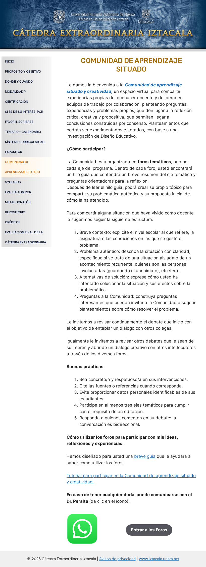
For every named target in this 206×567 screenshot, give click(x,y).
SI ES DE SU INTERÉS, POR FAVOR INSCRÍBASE (24, 117)
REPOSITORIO (15, 212)
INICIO (9, 61)
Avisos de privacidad (117, 558)
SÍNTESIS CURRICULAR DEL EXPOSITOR (25, 147)
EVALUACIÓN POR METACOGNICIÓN (18, 197)
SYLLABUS (13, 182)
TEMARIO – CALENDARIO (23, 132)
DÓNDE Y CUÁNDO (19, 81)
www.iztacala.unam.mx (159, 558)
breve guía (145, 456)
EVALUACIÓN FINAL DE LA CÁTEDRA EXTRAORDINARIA (25, 237)
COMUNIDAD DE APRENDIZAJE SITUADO (22, 167)
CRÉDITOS (12, 222)
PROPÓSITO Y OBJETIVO (23, 71)
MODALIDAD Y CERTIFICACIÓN (16, 96)
